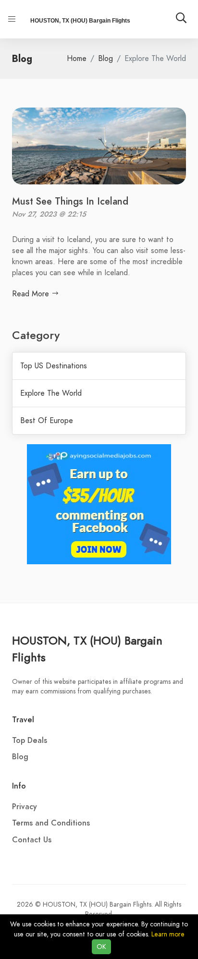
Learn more (168, 934)
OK (101, 946)
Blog (105, 58)
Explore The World (51, 393)
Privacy (24, 806)
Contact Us (31, 840)
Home (77, 58)
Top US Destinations (53, 366)
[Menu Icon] (12, 19)
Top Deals (29, 740)
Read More (31, 294)
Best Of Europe (46, 420)
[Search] (181, 19)
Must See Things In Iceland (70, 201)
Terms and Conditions (51, 823)
